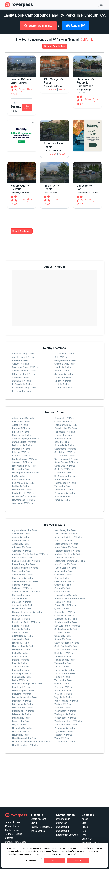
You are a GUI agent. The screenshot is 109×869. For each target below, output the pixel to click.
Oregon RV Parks (63, 588)
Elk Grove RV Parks (21, 391)
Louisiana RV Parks (22, 677)
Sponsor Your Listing (54, 46)
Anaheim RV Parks (21, 421)
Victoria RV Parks (63, 694)
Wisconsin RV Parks (64, 728)
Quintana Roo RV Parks (65, 619)
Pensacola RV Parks (64, 431)
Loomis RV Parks (63, 387)
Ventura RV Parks (63, 496)
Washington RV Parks (65, 711)
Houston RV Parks (21, 469)
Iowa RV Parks (19, 663)
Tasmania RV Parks (64, 670)
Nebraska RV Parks (22, 728)
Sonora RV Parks (62, 639)
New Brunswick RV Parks (24, 738)
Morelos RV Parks (21, 721)
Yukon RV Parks (62, 738)
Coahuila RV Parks (21, 595)
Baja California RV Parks (24, 557)
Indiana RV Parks (20, 659)
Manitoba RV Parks (21, 687)
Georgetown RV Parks (65, 360)
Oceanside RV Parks (64, 418)
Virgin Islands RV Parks (66, 700)
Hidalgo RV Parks (21, 649)
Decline (54, 861)
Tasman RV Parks (63, 666)
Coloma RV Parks (21, 377)
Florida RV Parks (20, 625)
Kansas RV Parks (20, 670)
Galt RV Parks (61, 357)
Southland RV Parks (64, 653)
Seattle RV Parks (62, 472)
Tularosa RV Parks (63, 489)
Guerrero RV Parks (21, 639)
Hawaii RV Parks (20, 642)
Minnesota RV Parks (22, 707)
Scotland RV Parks (63, 632)
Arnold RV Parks (20, 360)
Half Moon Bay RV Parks (24, 465)
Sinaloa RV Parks (63, 636)
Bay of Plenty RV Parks (23, 564)
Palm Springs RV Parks (66, 425)
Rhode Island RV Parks (65, 622)
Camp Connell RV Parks (24, 370)
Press (85, 827)
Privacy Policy (12, 826)
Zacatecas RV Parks (64, 741)
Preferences (31, 861)
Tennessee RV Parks (64, 673)
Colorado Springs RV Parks (25, 438)
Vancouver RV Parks (64, 493)
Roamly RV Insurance (41, 827)
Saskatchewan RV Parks (66, 629)
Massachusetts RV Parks (24, 697)
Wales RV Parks (62, 707)
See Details (27, 107)
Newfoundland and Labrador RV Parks (31, 741)
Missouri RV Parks (21, 714)
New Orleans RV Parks (23, 500)
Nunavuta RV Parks (63, 571)
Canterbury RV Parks (22, 578)
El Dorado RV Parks (22, 384)
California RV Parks (21, 571)
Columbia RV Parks (21, 381)
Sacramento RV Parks (65, 448)
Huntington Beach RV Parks (25, 472)
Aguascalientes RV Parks (24, 530)
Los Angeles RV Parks (23, 483)
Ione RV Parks (61, 370)
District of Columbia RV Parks (27, 612)
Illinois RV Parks (20, 656)
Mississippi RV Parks (23, 711)
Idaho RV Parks (20, 653)
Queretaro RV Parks (64, 615)
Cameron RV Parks (21, 435)
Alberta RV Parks (20, 540)
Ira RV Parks (18, 476)
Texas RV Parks (62, 677)
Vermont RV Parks (63, 690)
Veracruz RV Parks (63, 687)
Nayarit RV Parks (20, 724)
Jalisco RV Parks (20, 666)
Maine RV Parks (20, 680)
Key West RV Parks (22, 479)
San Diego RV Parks (64, 455)
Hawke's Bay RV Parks (23, 646)
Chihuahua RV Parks (22, 588)
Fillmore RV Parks (21, 452)
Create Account (38, 819)
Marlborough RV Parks (23, 690)
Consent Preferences (15, 842)
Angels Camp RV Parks (23, 357)
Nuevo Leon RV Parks (65, 567)
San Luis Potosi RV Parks (67, 625)
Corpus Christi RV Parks (24, 442)
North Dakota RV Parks (65, 547)
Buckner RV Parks (21, 428)
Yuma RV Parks (62, 500)
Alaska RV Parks (20, 537)
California (87, 39)
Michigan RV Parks (21, 700)
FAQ (84, 834)
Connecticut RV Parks (23, 605)
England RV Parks (21, 619)
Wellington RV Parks (64, 714)
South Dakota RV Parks (65, 649)
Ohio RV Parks (61, 578)
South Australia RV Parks (66, 642)
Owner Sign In (63, 819)
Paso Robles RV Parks (65, 428)
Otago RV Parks (62, 591)
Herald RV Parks (62, 367)
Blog (84, 823)
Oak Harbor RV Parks (22, 503)
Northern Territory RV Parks (68, 554)
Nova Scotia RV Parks (65, 564)
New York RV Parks (64, 540)
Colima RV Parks (20, 598)
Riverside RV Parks (64, 445)
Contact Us (87, 838)
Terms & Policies (13, 834)
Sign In (34, 823)
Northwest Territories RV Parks (69, 561)
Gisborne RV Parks (21, 632)
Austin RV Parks (20, 425)
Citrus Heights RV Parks (24, 374)
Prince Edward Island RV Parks (69, 598)
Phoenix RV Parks (63, 435)
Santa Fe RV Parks (63, 469)
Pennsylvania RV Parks (65, 595)
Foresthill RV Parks (64, 353)
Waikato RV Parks (63, 704)
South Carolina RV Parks (66, 646)
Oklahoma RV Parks (64, 581)
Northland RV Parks (64, 557)
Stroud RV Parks (62, 479)
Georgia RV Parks (21, 629)
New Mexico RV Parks (65, 533)
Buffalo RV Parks (20, 431)
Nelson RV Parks (20, 731)
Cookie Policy (12, 830)
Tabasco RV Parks (63, 656)
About (85, 819)
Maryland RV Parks (21, 694)
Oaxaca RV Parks (63, 574)
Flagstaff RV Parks (21, 455)
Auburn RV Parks (20, 363)
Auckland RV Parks (21, 550)
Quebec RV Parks (63, 608)
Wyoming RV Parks (64, 731)
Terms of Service (13, 822)
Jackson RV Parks (63, 374)
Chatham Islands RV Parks (25, 581)
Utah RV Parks (61, 683)
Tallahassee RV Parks (65, 483)
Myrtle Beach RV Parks (23, 493)
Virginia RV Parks (63, 697)
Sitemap (9, 838)
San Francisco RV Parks (66, 459)
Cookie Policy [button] (11, 854)
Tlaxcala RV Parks (63, 680)
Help (84, 831)
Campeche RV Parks (22, 574)
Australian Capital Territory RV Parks (30, 554)
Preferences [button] (70, 854)
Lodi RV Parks (61, 384)
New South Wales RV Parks (68, 537)
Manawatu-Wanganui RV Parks (27, 683)
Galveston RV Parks (22, 462)
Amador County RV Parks (24, 353)
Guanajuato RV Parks (22, 636)
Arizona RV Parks (21, 544)
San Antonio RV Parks (65, 452)
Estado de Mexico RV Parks (26, 622)
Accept (78, 861)
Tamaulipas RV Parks (65, 659)
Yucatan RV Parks (63, 734)
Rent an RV (77, 25)
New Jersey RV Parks (65, 530)
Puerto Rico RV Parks (65, 605)
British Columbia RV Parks (25, 567)
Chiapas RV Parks (21, 584)
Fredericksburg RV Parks (24, 459)
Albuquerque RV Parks (23, 418)
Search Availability (40, 25)
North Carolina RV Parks (66, 544)
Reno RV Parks (61, 442)
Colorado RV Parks (21, 602)
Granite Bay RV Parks (65, 363)
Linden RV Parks (62, 381)
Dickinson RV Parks (22, 445)
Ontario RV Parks (62, 584)
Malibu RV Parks (20, 486)
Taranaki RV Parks (63, 663)
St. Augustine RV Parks (65, 476)
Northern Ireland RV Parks (67, 550)
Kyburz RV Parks (62, 377)
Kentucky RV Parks (21, 673)
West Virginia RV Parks (65, 724)
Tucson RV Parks (62, 486)
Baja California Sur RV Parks (26, 561)
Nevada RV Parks (21, 734)
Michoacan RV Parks (22, 704)
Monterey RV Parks (22, 489)
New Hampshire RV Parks (25, 745)
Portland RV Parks (63, 438)
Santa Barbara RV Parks (66, 462)
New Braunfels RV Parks (24, 496)
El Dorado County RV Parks (25, 387)
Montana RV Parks (21, 717)
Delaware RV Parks (21, 608)
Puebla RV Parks (62, 602)
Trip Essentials (38, 831)
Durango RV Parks (21, 448)
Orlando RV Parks (63, 421)
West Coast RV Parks (65, 717)
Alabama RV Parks (21, 533)
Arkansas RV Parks (21, 547)
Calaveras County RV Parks (25, 367)
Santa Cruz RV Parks (64, 465)
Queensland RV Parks (65, 612)
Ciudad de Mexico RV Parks (26, 591)
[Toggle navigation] (101, 5)
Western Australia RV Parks (68, 721)
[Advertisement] (54, 780)
